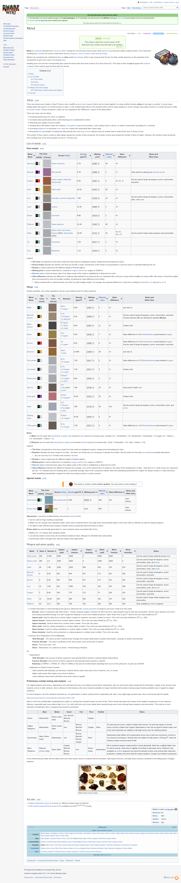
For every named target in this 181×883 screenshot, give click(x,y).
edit (37, 100)
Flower (58, 838)
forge (105, 53)
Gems (99, 830)
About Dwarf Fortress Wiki (43, 877)
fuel (39, 131)
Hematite (55, 198)
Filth (56, 848)
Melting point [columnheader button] (97, 155)
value (63, 60)
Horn (103, 833)
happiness (42, 128)
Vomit (125, 848)
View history (136, 8)
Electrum (30, 352)
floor (145, 125)
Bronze (30, 343)
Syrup (98, 842)
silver (82, 436)
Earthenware (85, 845)
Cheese (61, 833)
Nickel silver (31, 378)
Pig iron (30, 387)
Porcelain (110, 845)
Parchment (150, 833)
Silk (171, 833)
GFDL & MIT (46, 873)
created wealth (34, 110)
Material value (38, 273)
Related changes (9, 50)
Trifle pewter (32, 425)
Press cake (106, 838)
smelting (41, 53)
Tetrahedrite (56, 182)
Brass (29, 334)
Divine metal (32, 509)
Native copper (57, 179)
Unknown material (47, 852)
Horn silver (66, 230)
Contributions (157, 2)
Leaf (67, 838)
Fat (75, 833)
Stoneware (125, 845)
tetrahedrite (143, 282)
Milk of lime (50, 845)
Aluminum (31, 163)
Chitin (67, 833)
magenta (79, 125)
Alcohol (43, 842)
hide (174, 827)
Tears (57, 836)
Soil (56, 845)
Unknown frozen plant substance (91, 852)
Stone (70, 845)
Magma (83, 848)
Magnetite (71, 198)
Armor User (65, 704)
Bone (48, 833)
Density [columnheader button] (51, 551)
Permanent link (8, 57)
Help (5, 40)
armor (80, 53)
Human (156, 822)
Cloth (49, 842)
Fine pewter (31, 360)
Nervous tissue (134, 833)
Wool (89, 833)
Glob (109, 842)
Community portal (9, 29)
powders (80, 838)
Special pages (8, 52)
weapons (73, 53)
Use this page (34, 20)
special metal (107, 51)
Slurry (53, 838)
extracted (73, 516)
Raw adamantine (60, 500)
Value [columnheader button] (42, 551)
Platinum (30, 224)
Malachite (67, 179)
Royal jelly (91, 842)
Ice (75, 848)
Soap (120, 842)
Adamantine (32, 500)
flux (63, 387)
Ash (48, 848)
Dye (85, 838)
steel (140, 387)
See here (121, 18)
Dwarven (156, 813)
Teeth (62, 836)
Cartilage (54, 833)
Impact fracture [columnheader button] (74, 551)
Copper (30, 181)
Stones (110, 830)
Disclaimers (57, 877)
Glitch (37, 852)
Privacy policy (28, 877)
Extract (59, 842)
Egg (71, 833)
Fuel (60, 848)
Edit (128, 8)
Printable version (9, 55)
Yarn (93, 833)
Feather (79, 833)
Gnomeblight (77, 842)
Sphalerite (56, 251)
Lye (78, 848)
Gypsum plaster (100, 845)
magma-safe (77, 270)
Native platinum (58, 224)
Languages (169, 809)
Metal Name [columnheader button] (30, 155)
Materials (102, 827)
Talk (151, 2)
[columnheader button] (110, 155)
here (120, 23)
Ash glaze (76, 845)
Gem (92, 845)
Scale (162, 833)
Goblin (155, 819)
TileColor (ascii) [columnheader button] (41, 298)
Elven (155, 816)
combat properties (89, 609)
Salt (105, 848)
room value (61, 128)
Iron (28, 198)
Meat (122, 833)
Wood (114, 838)
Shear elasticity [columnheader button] (128, 551)
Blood (43, 833)
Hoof (98, 833)
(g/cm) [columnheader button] (83, 155)
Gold (29, 189)
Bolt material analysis (37, 806)
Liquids (115, 842)
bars (84, 51)
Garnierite (55, 215)
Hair (85, 833)
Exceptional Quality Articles (47, 860)
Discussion (34, 8)
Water (130, 848)
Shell (166, 833)
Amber (43, 848)
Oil (71, 838)
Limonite (63, 198)
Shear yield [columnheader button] (102, 551)
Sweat (47, 836)
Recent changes (8, 31)
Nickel (29, 215)
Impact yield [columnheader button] (61, 551)
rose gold (70, 125)
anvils (142, 199)
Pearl (157, 833)
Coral (52, 848)
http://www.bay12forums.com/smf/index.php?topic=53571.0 (50, 698)
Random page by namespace (13, 38)
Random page (8, 36)
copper (169, 334)
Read (123, 8)
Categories (31, 860)
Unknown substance (115, 848)
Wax (67, 836)
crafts (97, 53)
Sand (64, 845)
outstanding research (42, 803)
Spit (42, 836)
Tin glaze (134, 845)
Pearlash (94, 848)
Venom (104, 842)
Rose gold (31, 396)
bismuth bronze (159, 172)
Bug (78, 805)
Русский (6, 67)
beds (168, 556)
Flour (89, 838)
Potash (101, 848)
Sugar (95, 838)
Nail (126, 833)
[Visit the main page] (11, 10)
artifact (153, 604)
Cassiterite (56, 242)
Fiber (42, 838)
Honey (85, 842)
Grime (71, 848)
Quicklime (117, 845)
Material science (105, 855)
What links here (8, 48)
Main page (6, 24)
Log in (177, 2)
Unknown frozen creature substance (66, 852)
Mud (88, 848)
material (38, 51)
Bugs (62, 860)
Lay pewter (31, 369)
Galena (54, 207)
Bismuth (30, 172)
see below (78, 57)
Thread (53, 842)
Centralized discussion (11, 26)
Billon (29, 308)
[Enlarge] (126, 792)
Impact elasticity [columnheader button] (89, 551)
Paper (47, 838)
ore (55, 51)
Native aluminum (58, 163)
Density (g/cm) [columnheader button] (79, 298)
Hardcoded (35, 848)
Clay (59, 845)
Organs (142, 833)
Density (83, 154)
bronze (87, 131)
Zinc (29, 251)
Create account (169, 2)
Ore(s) (67, 155)
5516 (81, 805)
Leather (113, 833)
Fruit (63, 838)
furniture (87, 53)
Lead (29, 207)
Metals (104, 830)
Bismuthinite (56, 172)
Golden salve (67, 842)
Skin (174, 833)
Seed (100, 838)
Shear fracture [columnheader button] (114, 551)
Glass (65, 848)
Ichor (107, 833)
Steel (29, 407)
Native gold (56, 189)
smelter (63, 51)
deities (95, 529)
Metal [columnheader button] (32, 551)
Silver (29, 233)
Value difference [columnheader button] (122, 155)
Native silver (56, 230)
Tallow (52, 836)
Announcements (8, 33)
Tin (28, 242)
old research (53, 806)
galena (159, 282)
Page (26, 8)
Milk (118, 833)
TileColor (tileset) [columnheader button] (53, 298)
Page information (9, 60)
